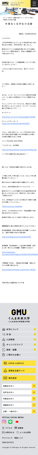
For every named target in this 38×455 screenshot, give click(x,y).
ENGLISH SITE (8, 442)
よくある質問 (25, 432)
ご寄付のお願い (13, 354)
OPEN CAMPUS (16, 363)
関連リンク (18, 438)
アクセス (9, 428)
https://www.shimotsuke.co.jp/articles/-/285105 (19, 270)
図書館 (20, 428)
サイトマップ (7, 438)
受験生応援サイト (16, 370)
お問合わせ (9, 432)
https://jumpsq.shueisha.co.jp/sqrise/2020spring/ (19, 150)
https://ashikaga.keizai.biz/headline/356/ (16, 237)
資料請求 (12, 378)
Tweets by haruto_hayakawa (12, 206)
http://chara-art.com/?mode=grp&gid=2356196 (18, 117)
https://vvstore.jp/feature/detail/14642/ (16, 123)
